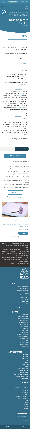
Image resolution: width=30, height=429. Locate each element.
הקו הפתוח (25, 390)
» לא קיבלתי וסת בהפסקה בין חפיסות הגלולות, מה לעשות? (16, 181)
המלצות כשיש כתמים (23, 317)
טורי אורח (26, 406)
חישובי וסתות (22, 108)
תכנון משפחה (25, 359)
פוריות (26, 363)
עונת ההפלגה (6, 103)
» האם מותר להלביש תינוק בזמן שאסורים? (18, 171)
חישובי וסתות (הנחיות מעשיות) (20, 220)
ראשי (27, 12)
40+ (27, 361)
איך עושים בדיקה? (23, 325)
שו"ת (23, 12)
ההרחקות (22, 76)
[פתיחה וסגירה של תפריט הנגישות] (4, 12)
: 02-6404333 (23, 288)
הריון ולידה (25, 357)
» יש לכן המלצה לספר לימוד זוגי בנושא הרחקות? (17, 184)
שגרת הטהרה (25, 365)
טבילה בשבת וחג (24, 342)
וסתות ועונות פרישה (15, 14)
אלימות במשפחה (24, 344)
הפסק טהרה (25, 331)
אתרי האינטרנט (24, 392)
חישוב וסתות (25, 333)
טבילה (26, 367)
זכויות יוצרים (25, 302)
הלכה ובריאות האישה (23, 369)
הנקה (19, 12)
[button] (18, 236)
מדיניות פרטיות (24, 300)
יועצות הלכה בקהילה (23, 398)
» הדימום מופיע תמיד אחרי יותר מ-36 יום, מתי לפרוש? (15, 169)
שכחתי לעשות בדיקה (23, 319)
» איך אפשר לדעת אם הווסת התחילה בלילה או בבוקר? (15, 164)
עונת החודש (20, 95)
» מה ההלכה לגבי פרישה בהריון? (21, 174)
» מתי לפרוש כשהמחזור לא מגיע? (20, 161)
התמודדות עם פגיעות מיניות (21, 375)
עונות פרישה (7, 83)
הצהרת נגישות (24, 298)
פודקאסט (26, 404)
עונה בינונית (18, 116)
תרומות (26, 304)
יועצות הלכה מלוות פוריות (21, 396)
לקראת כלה (25, 355)
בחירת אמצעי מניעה (23, 337)
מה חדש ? (26, 408)
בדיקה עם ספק (24, 327)
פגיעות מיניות (25, 346)
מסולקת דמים (18, 89)
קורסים (26, 402)
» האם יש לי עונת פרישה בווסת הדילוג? (19, 166)
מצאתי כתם (25, 315)
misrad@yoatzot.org (22, 290)
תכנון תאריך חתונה (23, 323)
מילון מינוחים (25, 379)
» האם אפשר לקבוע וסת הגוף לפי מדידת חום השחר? (16, 187)
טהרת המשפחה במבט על (22, 377)
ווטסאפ (26, 394)
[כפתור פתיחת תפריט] (2, 7)
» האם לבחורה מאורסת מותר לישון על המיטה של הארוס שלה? (16, 177)
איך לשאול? (25, 329)
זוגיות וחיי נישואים (24, 371)
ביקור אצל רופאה (24, 321)
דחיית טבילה (25, 340)
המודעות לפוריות (24, 338)
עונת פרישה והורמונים (22, 335)
